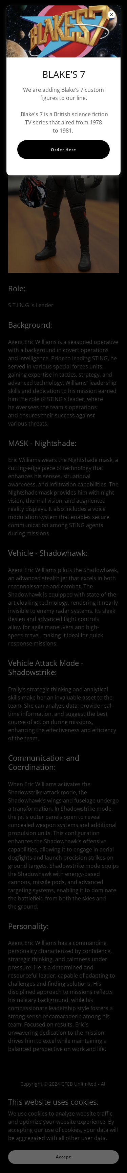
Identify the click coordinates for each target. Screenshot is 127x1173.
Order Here (63, 150)
